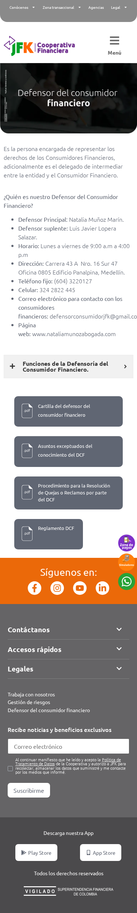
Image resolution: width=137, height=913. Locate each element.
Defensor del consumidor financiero (49, 710)
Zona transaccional (58, 7)
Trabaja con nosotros (31, 694)
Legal (115, 7)
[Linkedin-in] (102, 588)
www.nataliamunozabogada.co (71, 334)
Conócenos (18, 7)
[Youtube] (80, 588)
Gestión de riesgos (29, 702)
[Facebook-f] (34, 588)
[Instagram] (57, 588)
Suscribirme (29, 790)
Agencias (96, 7)
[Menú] (114, 41)
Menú (114, 52)
